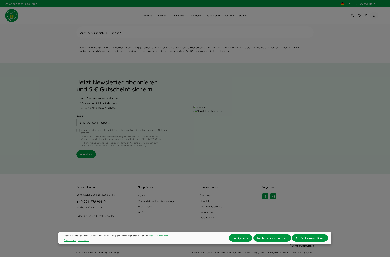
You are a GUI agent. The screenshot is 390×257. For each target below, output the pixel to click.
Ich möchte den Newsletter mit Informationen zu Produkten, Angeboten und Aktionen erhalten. (124, 131)
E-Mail (79, 116)
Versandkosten (244, 252)
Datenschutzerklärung (135, 145)
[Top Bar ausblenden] (382, 3)
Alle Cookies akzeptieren (310, 238)
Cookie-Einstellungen (211, 206)
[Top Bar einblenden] (382, 15)
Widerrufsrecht (146, 206)
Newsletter (206, 201)
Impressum (206, 211)
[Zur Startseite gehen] (12, 15)
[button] (195, 32)
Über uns (205, 195)
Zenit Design (113, 252)
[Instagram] (273, 196)
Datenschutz (207, 217)
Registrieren (30, 3)
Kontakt (142, 195)
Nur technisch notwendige (272, 238)
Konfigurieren (240, 238)
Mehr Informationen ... (159, 235)
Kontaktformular (104, 215)
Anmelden (11, 3)
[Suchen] (352, 15)
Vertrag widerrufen (302, 245)
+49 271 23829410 (91, 201)
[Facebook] (265, 196)
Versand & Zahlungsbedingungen (157, 201)
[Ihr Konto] (366, 15)
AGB (140, 211)
